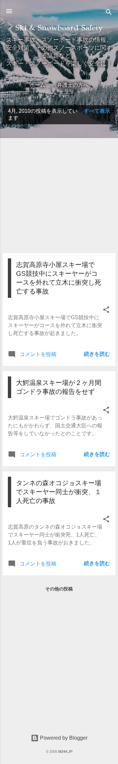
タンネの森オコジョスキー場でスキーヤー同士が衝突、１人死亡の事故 (58, 491)
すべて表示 (97, 111)
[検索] (109, 13)
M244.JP (65, 751)
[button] (106, 311)
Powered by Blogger (63, 738)
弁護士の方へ (72, 85)
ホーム (37, 85)
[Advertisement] (59, 189)
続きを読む (97, 354)
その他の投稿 (59, 588)
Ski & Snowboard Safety (59, 28)
